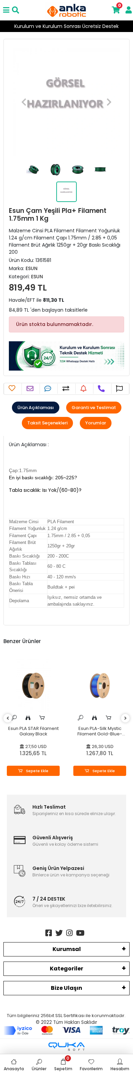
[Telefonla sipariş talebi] (102, 389)
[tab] (35, 408)
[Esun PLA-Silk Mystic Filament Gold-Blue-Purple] (99, 685)
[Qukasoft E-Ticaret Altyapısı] (66, 1046)
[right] (125, 718)
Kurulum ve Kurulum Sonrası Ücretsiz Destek (66, 26)
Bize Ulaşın (66, 988)
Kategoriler (66, 968)
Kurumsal (67, 949)
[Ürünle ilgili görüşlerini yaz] (49, 389)
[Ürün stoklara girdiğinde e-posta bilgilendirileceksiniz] (84, 389)
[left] (8, 718)
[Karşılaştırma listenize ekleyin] (67, 389)
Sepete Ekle (36, 771)
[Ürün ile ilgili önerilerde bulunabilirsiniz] (120, 389)
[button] (24, 102)
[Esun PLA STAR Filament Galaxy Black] (33, 685)
